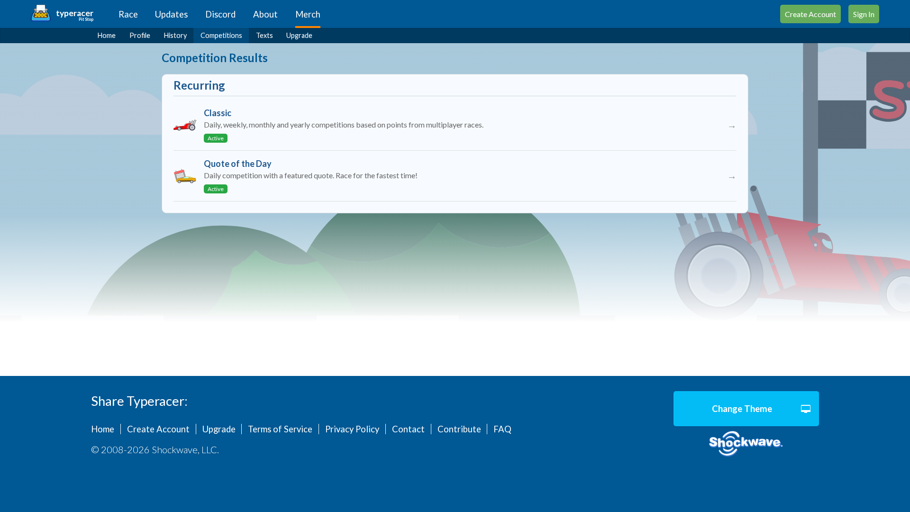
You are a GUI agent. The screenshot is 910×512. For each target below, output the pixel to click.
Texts (264, 35)
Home (107, 35)
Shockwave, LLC (746, 444)
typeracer (74, 13)
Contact (408, 429)
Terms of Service (280, 429)
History (175, 35)
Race (128, 14)
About (265, 14)
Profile (139, 35)
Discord (220, 14)
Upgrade (299, 35)
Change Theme (742, 408)
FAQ (502, 429)
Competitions (221, 35)
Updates (171, 14)
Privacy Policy (352, 429)
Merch (307, 14)
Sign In (863, 13)
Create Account (810, 13)
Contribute (459, 429)
